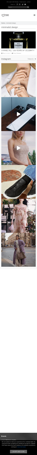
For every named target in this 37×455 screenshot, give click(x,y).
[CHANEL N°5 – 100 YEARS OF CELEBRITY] (18, 39)
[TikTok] (23, 4)
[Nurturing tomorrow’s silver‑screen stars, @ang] (18, 148)
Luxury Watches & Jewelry (8, 440)
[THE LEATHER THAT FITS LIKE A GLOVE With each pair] (18, 182)
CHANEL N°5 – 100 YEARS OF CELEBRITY (17, 50)
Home (3, 23)
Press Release (17, 53)
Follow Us (31, 59)
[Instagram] (20, 4)
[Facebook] (17, 4)
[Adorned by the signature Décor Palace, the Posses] (18, 80)
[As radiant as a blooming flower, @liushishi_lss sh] (18, 216)
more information (21, 447)
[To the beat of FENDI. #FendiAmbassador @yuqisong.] (18, 114)
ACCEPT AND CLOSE (18, 451)
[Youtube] (25, 4)
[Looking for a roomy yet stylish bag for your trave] (18, 250)
